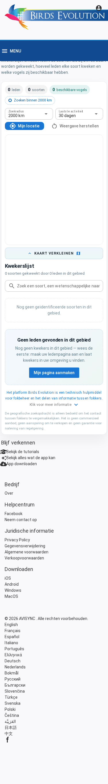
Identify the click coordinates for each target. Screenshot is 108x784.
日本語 (11, 727)
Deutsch (12, 661)
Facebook (13, 513)
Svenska (12, 703)
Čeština (12, 715)
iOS (8, 578)
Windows (13, 590)
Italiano (11, 642)
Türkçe (11, 697)
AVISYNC (27, 618)
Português (14, 649)
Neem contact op (21, 519)
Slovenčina (15, 691)
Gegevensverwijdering (25, 546)
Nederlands (15, 667)
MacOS (11, 596)
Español (12, 636)
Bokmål (11, 673)
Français (12, 630)
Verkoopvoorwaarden (24, 558)
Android (12, 584)
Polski (10, 709)
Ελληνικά (13, 655)
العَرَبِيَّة (10, 721)
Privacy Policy (17, 540)
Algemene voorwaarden (26, 552)
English (11, 624)
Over (9, 493)
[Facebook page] (54, 739)
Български (15, 685)
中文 (9, 733)
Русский (12, 679)
